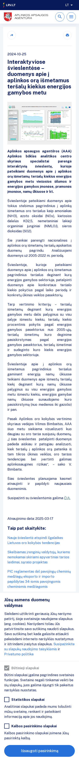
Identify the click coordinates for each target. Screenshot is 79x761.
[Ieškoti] (59, 16)
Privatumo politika (18, 654)
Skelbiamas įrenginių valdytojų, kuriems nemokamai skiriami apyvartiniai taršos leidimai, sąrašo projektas (38, 557)
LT (67, 5)
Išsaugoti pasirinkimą (39, 751)
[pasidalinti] (11, 35)
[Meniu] (71, 16)
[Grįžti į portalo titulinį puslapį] (9, 5)
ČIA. (67, 498)
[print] (67, 35)
